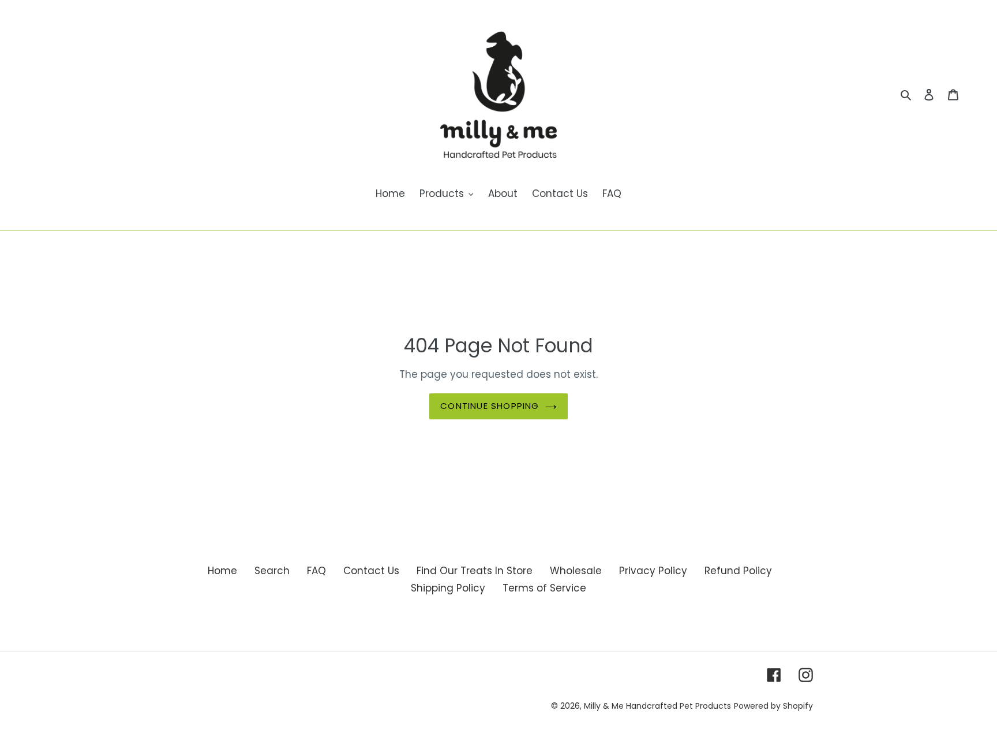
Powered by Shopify (773, 706)
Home (222, 571)
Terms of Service (544, 588)
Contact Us (371, 571)
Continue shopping (489, 406)
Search (272, 571)
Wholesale (576, 571)
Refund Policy (738, 571)
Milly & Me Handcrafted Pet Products (657, 706)
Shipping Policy (448, 588)
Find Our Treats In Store (475, 571)
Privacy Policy (653, 571)
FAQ (316, 571)
